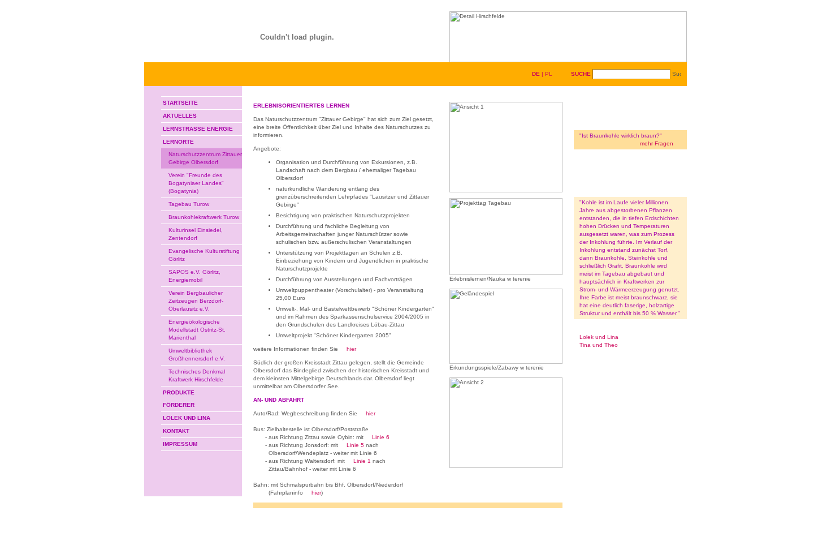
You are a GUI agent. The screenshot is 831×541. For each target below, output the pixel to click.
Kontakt (176, 431)
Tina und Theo (598, 345)
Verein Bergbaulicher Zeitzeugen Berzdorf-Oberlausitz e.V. (195, 301)
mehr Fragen (656, 143)
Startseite (180, 103)
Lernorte (178, 142)
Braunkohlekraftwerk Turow (203, 217)
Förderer (178, 405)
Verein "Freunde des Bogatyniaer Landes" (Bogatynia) (196, 183)
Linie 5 (355, 445)
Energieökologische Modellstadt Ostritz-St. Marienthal (197, 330)
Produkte (178, 392)
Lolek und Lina (186, 418)
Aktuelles (180, 116)
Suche (581, 74)
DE (536, 74)
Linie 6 (380, 437)
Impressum (180, 444)
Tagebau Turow (188, 204)
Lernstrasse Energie (198, 129)
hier (351, 349)
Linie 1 (362, 461)
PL (548, 74)
